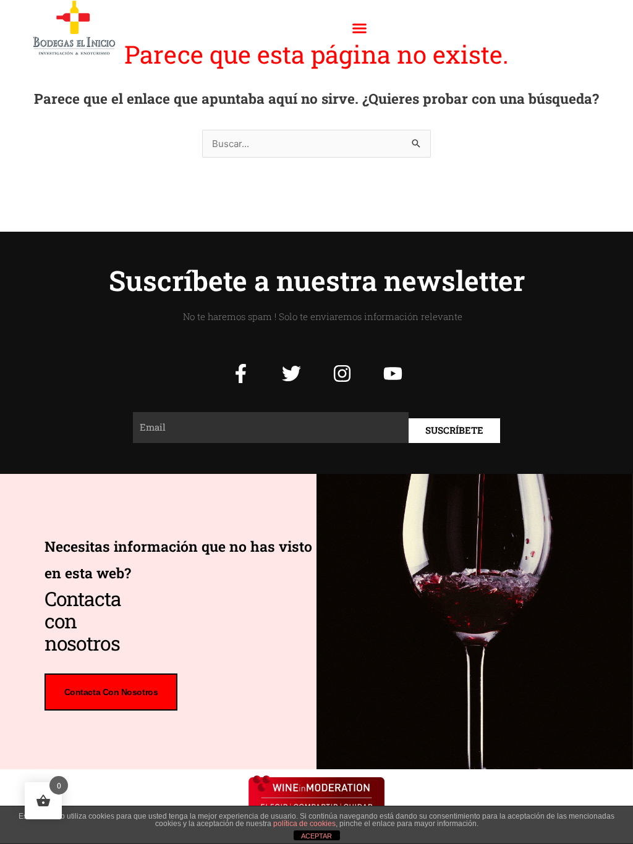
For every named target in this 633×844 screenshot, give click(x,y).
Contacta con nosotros (111, 692)
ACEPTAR (316, 836)
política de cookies (304, 823)
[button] (359, 28)
